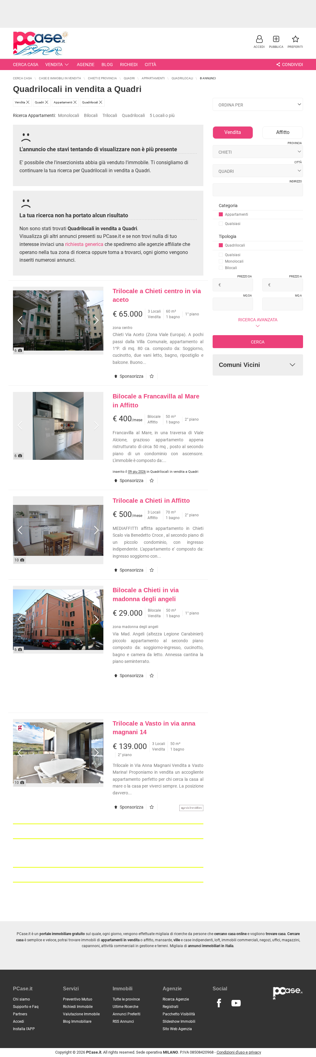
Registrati (170, 1007)
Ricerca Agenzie (176, 999)
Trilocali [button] (109, 115)
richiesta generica (84, 244)
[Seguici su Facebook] (219, 1003)
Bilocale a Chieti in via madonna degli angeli (146, 594)
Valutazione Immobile (81, 1014)
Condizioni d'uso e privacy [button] (239, 1052)
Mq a (298, 295)
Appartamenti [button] (236, 214)
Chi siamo (21, 999)
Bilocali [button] (91, 115)
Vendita (54, 64)
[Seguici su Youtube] (236, 1003)
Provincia (295, 143)
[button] (259, 41)
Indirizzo (295, 181)
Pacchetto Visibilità (179, 1014)
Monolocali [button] (68, 115)
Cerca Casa (25, 64)
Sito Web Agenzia (177, 1029)
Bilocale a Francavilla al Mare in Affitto (156, 401)
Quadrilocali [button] (133, 115)
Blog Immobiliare (77, 1021)
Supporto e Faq (26, 1007)
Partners (20, 1014)
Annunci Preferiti (126, 1014)
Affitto (282, 132)
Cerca (257, 341)
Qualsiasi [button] (232, 224)
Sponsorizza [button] (131, 376)
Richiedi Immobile (78, 1007)
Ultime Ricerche (125, 1007)
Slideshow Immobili (179, 1021)
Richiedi (129, 64)
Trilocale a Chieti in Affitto (151, 500)
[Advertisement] (158, 14)
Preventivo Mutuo (77, 999)
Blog (107, 64)
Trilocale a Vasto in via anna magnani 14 (154, 728)
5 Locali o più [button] (162, 115)
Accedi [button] (18, 1021)
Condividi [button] (292, 64)
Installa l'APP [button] (24, 1029)
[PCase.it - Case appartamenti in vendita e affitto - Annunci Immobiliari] (41, 42)
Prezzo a (295, 276)
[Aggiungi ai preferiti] (153, 376)
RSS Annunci (123, 1021)
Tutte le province (126, 999)
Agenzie (85, 64)
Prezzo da (244, 276)
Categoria (228, 205)
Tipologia (227, 236)
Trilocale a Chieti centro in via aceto (157, 295)
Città (150, 64)
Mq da (247, 295)
